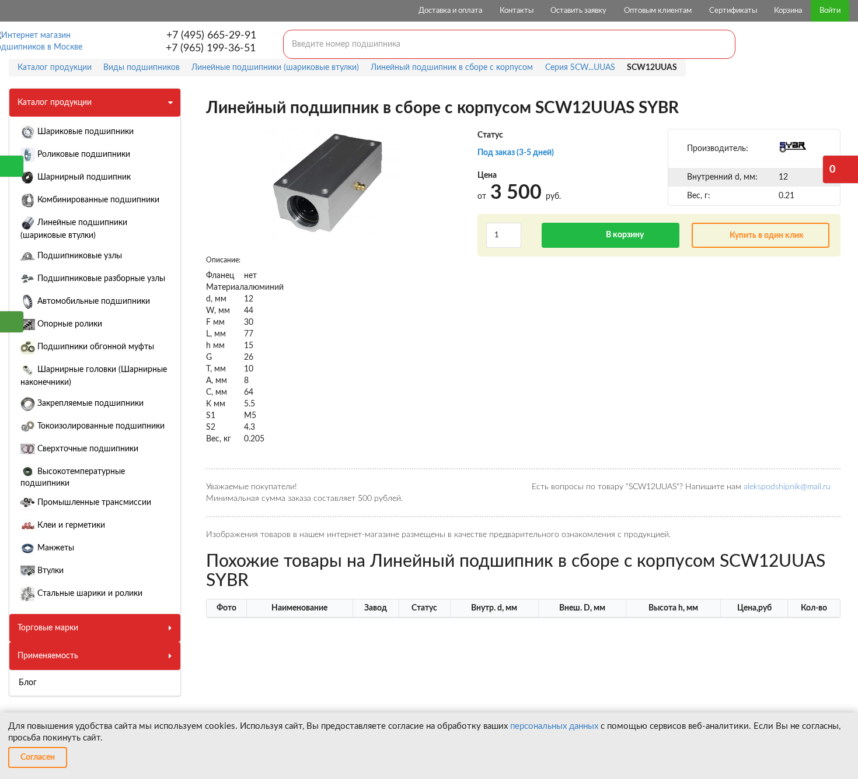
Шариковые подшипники (84, 132)
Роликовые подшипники (82, 154)
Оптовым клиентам (658, 11)
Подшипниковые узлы (78, 256)
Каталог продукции (55, 103)
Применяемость (48, 656)
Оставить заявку (578, 11)
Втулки (49, 571)
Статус (490, 135)
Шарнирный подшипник (83, 177)
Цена (487, 175)
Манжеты (54, 548)
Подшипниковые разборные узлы (100, 279)
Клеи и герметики (70, 525)
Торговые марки (48, 628)
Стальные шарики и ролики (88, 593)
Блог (28, 683)
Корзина (788, 11)
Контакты (516, 11)
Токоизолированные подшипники (100, 426)
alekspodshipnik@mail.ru (787, 487)
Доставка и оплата (450, 11)
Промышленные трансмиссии (93, 503)
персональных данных (554, 726)
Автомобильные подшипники (92, 301)
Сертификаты (733, 11)
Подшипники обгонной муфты (94, 347)
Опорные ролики (68, 324)
